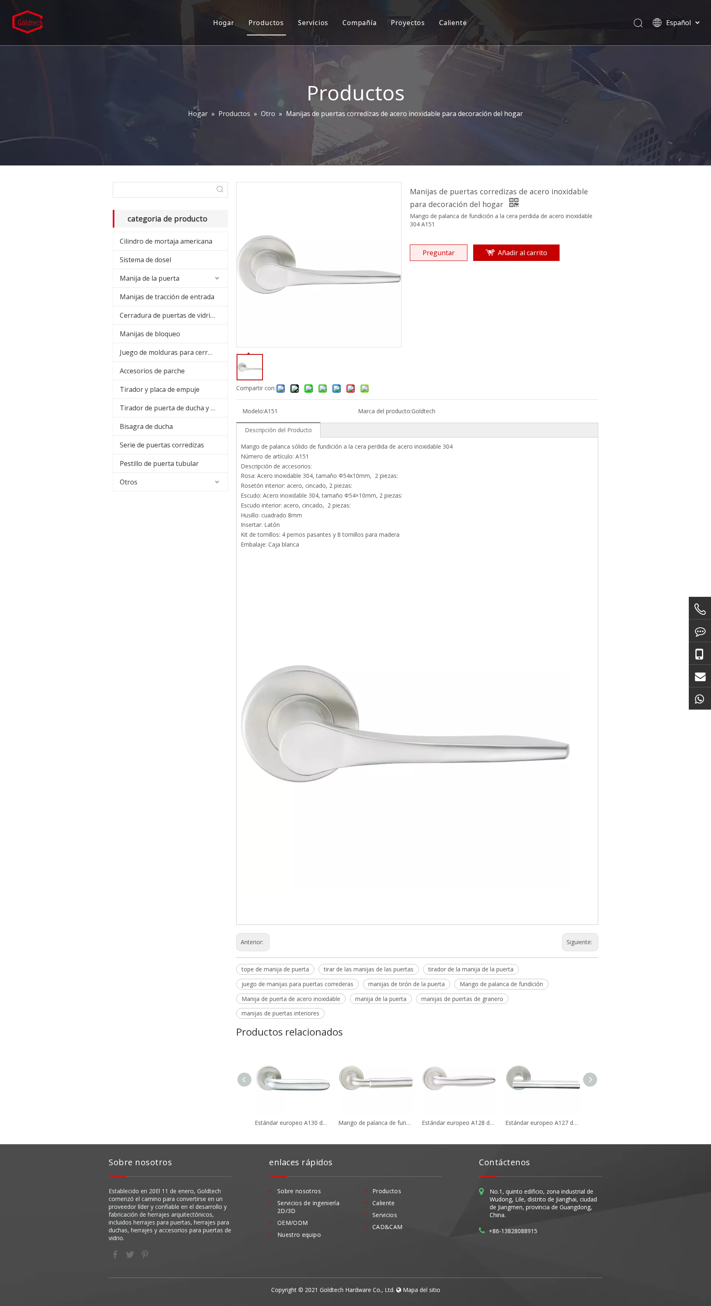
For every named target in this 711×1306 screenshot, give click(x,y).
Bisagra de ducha (146, 426)
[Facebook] (116, 1253)
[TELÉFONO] (700, 609)
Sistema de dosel (145, 259)
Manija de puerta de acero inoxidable (291, 999)
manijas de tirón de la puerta (406, 984)
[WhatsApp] (700, 698)
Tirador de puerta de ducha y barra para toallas (174, 407)
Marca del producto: (384, 411)
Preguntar (439, 252)
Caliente (453, 22)
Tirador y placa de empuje (160, 389)
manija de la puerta (381, 999)
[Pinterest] (144, 1253)
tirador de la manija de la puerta (471, 969)
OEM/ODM (292, 1223)
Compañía (359, 22)
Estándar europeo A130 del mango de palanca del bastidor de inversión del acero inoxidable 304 (292, 1123)
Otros (128, 482)
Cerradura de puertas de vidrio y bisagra (174, 315)
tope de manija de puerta (275, 969)
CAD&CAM (387, 1227)
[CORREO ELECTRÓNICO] (700, 676)
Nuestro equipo (299, 1234)
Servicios (313, 22)
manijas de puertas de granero (462, 999)
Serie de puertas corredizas (162, 444)
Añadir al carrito (522, 252)
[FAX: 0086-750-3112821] (700, 630)
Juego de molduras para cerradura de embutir (174, 352)
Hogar (224, 22)
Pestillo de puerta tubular (159, 463)
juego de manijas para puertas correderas (297, 984)
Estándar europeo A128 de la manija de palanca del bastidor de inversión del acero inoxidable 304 (459, 1123)
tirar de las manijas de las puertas (369, 969)
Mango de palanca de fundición (501, 984)
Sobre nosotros (299, 1191)
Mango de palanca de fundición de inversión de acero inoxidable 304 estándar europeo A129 (376, 1123)
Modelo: (253, 411)
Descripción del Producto (278, 430)
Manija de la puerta (149, 278)
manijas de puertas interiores (280, 1013)
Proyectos (408, 22)
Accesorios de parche (152, 370)
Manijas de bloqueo (150, 333)
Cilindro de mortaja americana (166, 241)
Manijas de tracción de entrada (167, 296)
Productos (266, 22)
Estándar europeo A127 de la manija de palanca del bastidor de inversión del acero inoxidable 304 (543, 1123)
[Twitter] (130, 1253)
